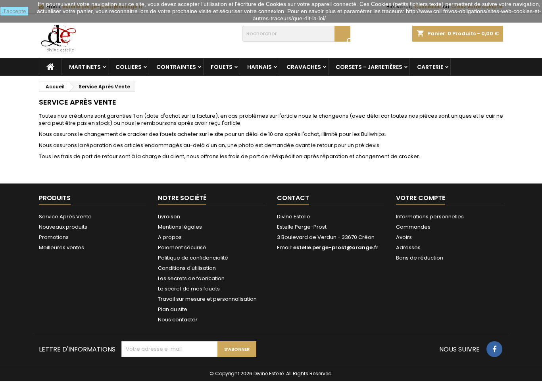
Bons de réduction (419, 258)
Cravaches (303, 67)
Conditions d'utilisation (187, 268)
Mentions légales (180, 227)
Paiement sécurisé (182, 247)
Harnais (259, 67)
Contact (293, 197)
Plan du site (172, 309)
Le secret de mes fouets (189, 288)
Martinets (85, 67)
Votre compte (420, 197)
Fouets (222, 67)
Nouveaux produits (63, 227)
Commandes (413, 227)
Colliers (128, 67)
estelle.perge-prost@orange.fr (336, 247)
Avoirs (404, 237)
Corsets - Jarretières (369, 67)
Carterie (430, 67)
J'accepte (14, 11)
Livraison (169, 216)
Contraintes (176, 67)
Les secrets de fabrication (191, 278)
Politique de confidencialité (193, 258)
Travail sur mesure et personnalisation (207, 299)
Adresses (408, 247)
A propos (170, 237)
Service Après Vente (65, 216)
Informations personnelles (430, 216)
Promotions (54, 237)
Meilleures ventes (61, 247)
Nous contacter (178, 319)
